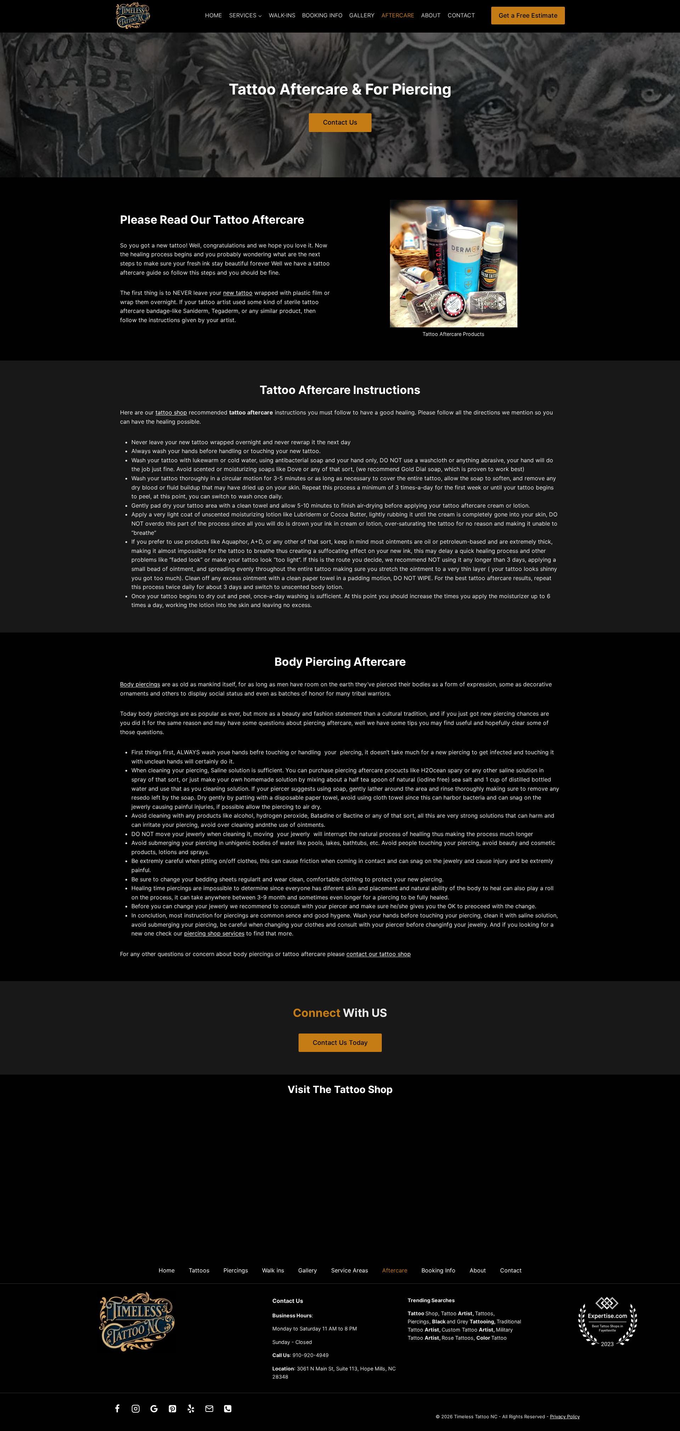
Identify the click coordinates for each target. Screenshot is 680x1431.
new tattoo (238, 292)
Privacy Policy (565, 1416)
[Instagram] (135, 1408)
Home (213, 15)
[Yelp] (190, 1408)
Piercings (235, 1270)
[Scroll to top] (667, 1403)
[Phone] (227, 1408)
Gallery (362, 15)
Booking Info (322, 15)
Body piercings (140, 684)
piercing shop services (214, 933)
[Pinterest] (172, 1408)
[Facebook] (117, 1408)
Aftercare (397, 15)
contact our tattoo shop (378, 953)
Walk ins (273, 1270)
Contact (461, 15)
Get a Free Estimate (528, 15)
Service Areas (349, 1270)
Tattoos (199, 1270)
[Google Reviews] (154, 1408)
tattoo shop (171, 412)
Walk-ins (282, 15)
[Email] (209, 1408)
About (431, 15)
